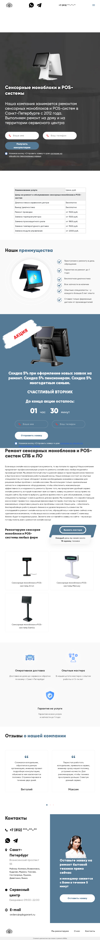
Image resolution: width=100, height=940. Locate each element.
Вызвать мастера (73, 530)
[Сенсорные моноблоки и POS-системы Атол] (27, 567)
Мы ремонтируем (60, 931)
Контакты (90, 931)
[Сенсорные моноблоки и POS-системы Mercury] (72, 567)
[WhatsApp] (33, 5)
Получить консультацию (22, 146)
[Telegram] (39, 5)
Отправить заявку (31, 435)
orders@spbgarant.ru (22, 914)
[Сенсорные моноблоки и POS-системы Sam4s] (27, 609)
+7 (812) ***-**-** (67, 5)
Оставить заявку (77, 898)
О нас (77, 931)
